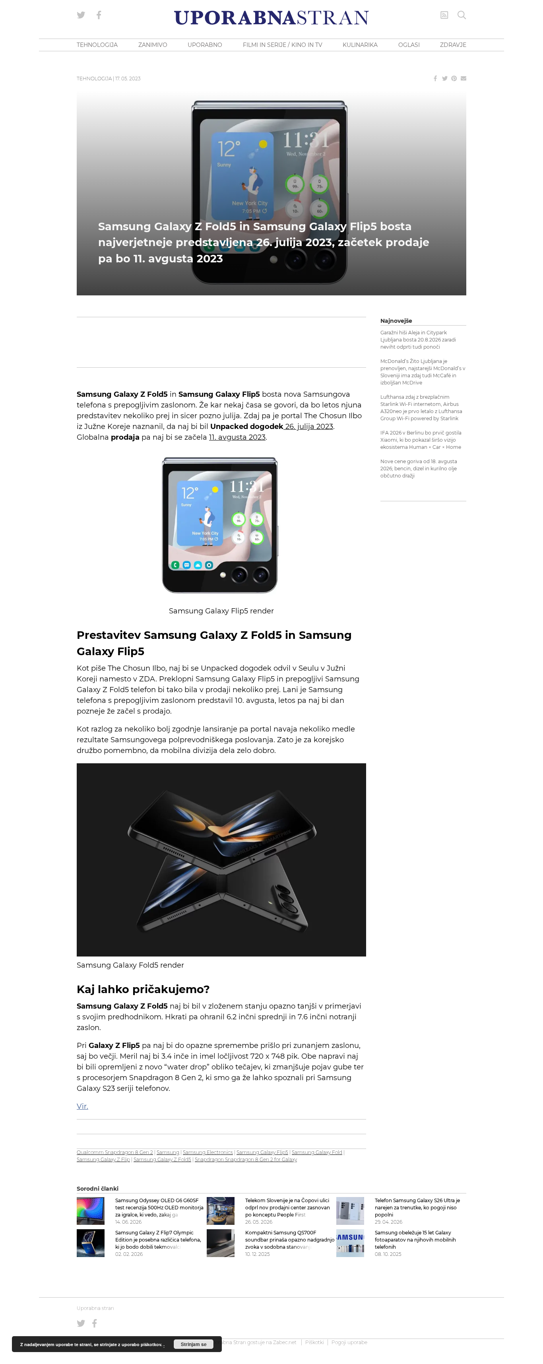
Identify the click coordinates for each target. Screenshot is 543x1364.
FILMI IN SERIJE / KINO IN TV (282, 45)
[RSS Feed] (444, 15)
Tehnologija (94, 78)
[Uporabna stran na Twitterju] (81, 15)
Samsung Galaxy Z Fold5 (162, 1159)
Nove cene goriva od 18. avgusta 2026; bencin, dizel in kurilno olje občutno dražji (418, 468)
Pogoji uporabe (349, 1342)
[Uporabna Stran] (271, 18)
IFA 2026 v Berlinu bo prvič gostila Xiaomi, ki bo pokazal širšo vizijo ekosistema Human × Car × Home (421, 440)
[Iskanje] (462, 15)
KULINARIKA (360, 45)
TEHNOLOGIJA (97, 45)
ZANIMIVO (152, 45)
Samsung (168, 1152)
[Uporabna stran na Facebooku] (99, 15)
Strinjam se (194, 1344)
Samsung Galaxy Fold (317, 1152)
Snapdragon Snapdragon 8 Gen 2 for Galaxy (246, 1159)
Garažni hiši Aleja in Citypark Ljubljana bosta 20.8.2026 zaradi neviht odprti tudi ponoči (418, 340)
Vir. (82, 1106)
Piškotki (314, 1342)
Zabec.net (285, 1342)
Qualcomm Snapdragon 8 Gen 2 (115, 1152)
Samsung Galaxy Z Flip (103, 1159)
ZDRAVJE (453, 45)
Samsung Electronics (208, 1152)
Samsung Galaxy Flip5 (262, 1152)
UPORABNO (205, 45)
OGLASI (409, 45)
